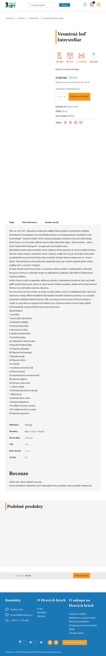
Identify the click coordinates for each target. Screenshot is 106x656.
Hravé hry (10, 18)
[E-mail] (81, 122)
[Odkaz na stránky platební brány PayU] (23, 642)
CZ (26, 457)
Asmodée (93, 61)
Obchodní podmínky (79, 621)
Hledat (64, 5)
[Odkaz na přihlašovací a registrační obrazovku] (85, 5)
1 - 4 (78, 61)
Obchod (21, 18)
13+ (72, 61)
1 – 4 (27, 450)
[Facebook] (65, 122)
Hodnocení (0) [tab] (52, 222)
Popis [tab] (11, 222)
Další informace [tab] (29, 222)
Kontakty (41, 612)
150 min (59, 61)
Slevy (64, 111)
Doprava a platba (77, 613)
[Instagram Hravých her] (56, 642)
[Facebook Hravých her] (50, 642)
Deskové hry (34, 18)
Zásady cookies (76, 632)
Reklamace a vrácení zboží (82, 617)
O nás (40, 608)
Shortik (36, 652)
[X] (70, 122)
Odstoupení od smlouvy (74, 642)
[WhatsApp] (76, 122)
